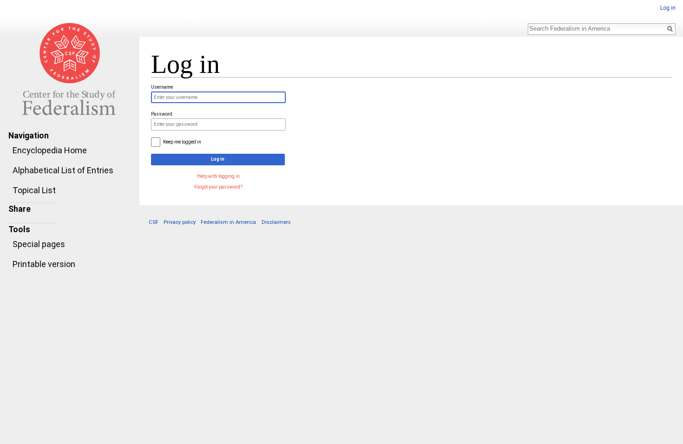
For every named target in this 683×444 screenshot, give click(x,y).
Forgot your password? (218, 186)
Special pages (39, 244)
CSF (153, 222)
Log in (668, 8)
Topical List (34, 190)
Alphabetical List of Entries (63, 170)
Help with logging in (218, 176)
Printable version (44, 264)
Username (162, 87)
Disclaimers (276, 222)
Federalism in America (228, 222)
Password (161, 114)
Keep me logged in (182, 141)
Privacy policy (180, 222)
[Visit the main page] (69, 68)
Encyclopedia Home (50, 150)
